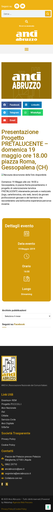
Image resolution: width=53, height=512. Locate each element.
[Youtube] (22, 6)
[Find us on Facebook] (2, 484)
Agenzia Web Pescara (22, 502)
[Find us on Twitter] (7, 484)
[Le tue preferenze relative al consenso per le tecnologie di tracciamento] (48, 507)
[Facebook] (16, 6)
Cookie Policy (21, 509)
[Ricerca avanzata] (26, 21)
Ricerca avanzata (26, 26)
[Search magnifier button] (48, 13)
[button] (26, 49)
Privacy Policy (7, 509)
